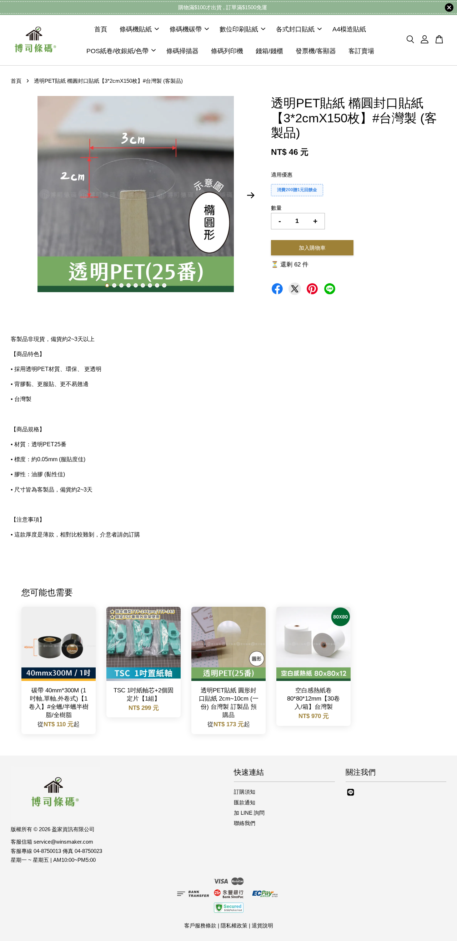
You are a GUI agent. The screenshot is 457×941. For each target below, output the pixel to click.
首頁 (100, 29)
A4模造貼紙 (349, 29)
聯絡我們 (244, 823)
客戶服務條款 (200, 925)
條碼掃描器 (182, 50)
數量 (276, 208)
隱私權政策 (234, 925)
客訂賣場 (361, 50)
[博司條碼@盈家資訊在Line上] (351, 795)
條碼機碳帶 (186, 29)
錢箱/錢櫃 (269, 50)
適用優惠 (281, 175)
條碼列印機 (227, 50)
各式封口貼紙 (295, 29)
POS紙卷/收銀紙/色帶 (117, 50)
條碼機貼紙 (136, 29)
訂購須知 (244, 792)
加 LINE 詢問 (249, 813)
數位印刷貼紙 (239, 29)
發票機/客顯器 (316, 50)
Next (251, 195)
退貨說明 (262, 925)
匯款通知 (244, 802)
